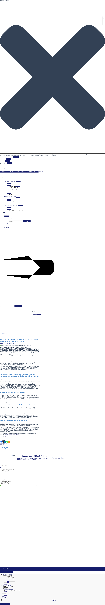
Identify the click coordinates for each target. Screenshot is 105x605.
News (3, 335)
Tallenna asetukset (32, 171)
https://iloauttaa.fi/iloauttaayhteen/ (12, 434)
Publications (6, 587)
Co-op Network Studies (7, 479)
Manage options (5, 165)
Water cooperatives (11, 580)
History (5, 583)
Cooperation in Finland (7, 574)
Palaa (8, 582)
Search (3, 594)
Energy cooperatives (11, 579)
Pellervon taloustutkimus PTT (8, 469)
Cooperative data (8, 575)
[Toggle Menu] (18, 181)
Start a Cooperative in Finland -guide (12, 590)
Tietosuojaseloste (5, 175)
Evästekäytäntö (5, 173)
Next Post (2, 444)
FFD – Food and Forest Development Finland (11, 472)
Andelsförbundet (5, 483)
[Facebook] (1, 442)
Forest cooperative (10, 577)
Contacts (4, 592)
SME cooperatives (10, 578)
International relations (8, 586)
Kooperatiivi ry (5, 482)
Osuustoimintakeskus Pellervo (8, 465)
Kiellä (11, 171)
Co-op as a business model (8, 589)
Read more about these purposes (9, 169)
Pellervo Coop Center (6, 585)
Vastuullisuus (11, 343)
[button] (52, 77)
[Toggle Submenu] (39, 314)
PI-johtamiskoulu (5, 470)
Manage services (5, 166)
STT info (5, 436)
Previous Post (3, 443)
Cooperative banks (10, 576)
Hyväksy (4, 171)
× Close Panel (5, 604)
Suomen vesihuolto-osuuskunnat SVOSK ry (7, 481)
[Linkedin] (5, 442)
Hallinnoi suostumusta (6, 572)
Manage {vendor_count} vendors (9, 168)
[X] (3, 442)
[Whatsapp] (7, 442)
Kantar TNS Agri (5, 471)
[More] (9, 442)
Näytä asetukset (20, 171)
